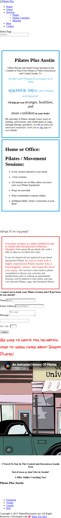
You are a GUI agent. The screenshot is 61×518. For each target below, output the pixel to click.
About (9, 9)
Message (4, 315)
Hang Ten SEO (39, 516)
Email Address (7, 306)
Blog (8, 23)
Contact (10, 26)
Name (3, 300)
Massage (17, 20)
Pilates (16, 15)
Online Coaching (21, 17)
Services (10, 12)
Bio (41, 127)
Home (9, 6)
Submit (4, 332)
